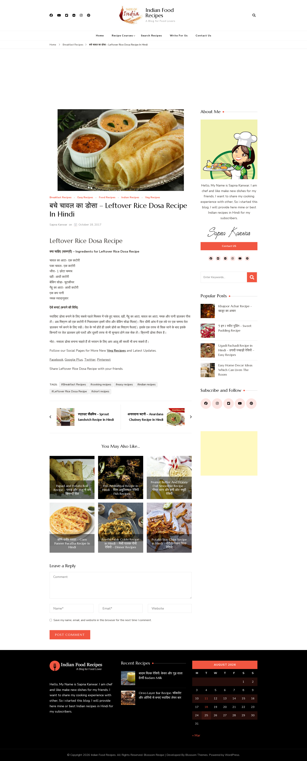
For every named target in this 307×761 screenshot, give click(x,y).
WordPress (232, 755)
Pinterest (104, 360)
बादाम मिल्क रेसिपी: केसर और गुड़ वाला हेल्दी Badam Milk (160, 675)
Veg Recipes (152, 197)
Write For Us (179, 35)
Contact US (229, 246)
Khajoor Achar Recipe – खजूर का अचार (235, 308)
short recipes (101, 391)
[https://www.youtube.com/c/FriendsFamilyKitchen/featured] (240, 403)
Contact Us (203, 35)
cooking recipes (101, 384)
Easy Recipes (85, 197)
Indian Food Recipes (160, 13)
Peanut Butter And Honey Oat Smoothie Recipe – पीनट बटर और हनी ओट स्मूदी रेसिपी (169, 487)
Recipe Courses (122, 35)
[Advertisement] (153, 82)
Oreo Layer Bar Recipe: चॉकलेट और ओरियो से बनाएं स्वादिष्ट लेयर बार (160, 695)
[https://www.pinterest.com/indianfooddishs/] (251, 403)
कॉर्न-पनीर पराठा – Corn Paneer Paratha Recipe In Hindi (72, 543)
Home (100, 35)
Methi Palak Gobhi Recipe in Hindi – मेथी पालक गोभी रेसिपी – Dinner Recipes (120, 543)
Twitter (90, 360)
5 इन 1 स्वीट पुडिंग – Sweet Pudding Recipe (234, 328)
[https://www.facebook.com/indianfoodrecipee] (206, 403)
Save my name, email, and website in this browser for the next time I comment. (102, 620)
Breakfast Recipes (60, 197)
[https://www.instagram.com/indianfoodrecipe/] (217, 403)
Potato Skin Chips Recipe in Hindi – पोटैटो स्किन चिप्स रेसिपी (169, 543)
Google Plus (74, 360)
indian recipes (147, 384)
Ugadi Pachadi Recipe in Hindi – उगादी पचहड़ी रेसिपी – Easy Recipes (236, 350)
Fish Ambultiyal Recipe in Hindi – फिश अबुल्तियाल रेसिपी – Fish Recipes (120, 489)
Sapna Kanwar (58, 225)
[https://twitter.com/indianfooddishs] (228, 403)
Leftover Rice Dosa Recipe (70, 391)
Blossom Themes (196, 755)
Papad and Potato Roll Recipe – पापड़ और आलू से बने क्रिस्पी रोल (72, 489)
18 (206, 707)
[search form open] (254, 15)
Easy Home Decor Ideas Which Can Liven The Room (235, 370)
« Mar (196, 735)
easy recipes (125, 384)
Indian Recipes (130, 197)
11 (206, 698)
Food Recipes (107, 197)
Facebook (56, 360)
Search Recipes (151, 35)
